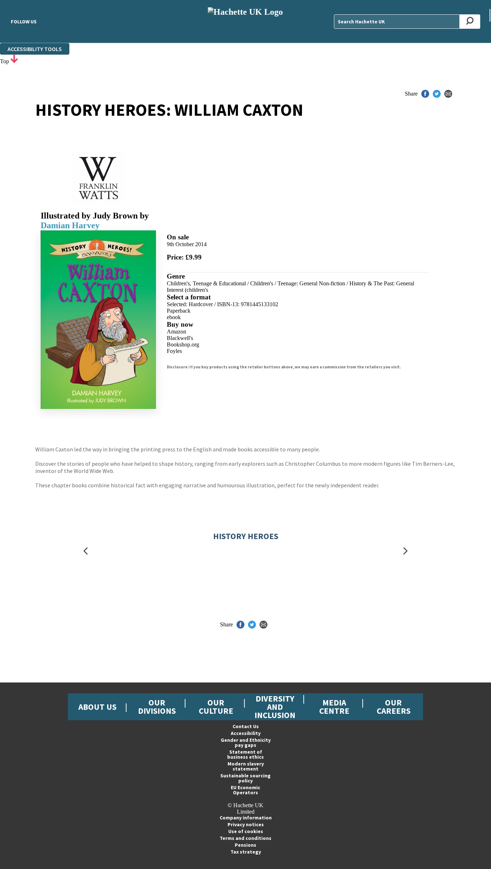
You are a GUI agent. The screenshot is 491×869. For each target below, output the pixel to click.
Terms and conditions (245, 838)
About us (97, 707)
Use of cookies (245, 831)
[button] (85, 550)
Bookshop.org (183, 344)
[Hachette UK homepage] (245, 21)
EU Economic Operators (245, 790)
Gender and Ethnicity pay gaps (246, 742)
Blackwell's (180, 338)
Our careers (393, 706)
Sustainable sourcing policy (245, 778)
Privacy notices (246, 824)
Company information (246, 817)
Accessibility (246, 733)
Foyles (174, 351)
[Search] (470, 21)
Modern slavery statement (246, 766)
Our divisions (157, 706)
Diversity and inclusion (274, 706)
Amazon (176, 331)
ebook (174, 317)
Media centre (334, 706)
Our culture (216, 706)
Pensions (245, 845)
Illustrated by (89, 215)
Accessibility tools (35, 48)
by (144, 215)
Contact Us (246, 726)
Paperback (179, 311)
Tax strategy (245, 852)
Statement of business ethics (245, 754)
